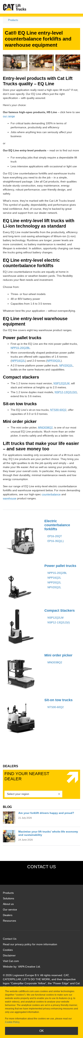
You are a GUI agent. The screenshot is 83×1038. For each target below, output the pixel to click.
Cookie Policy (12, 1022)
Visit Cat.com (11, 961)
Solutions (8, 898)
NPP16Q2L (18, 360)
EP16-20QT (54, 536)
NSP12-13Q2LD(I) (66, 392)
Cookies (8, 949)
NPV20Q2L (66, 365)
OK (41, 1030)
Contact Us (9, 938)
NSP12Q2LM (61, 383)
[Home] (14, 7)
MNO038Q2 (45, 427)
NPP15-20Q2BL (20, 347)
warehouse (9, 498)
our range (9, 116)
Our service (10, 909)
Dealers (7, 915)
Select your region (18, 793)
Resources (9, 920)
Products (13, 20)
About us (8, 903)
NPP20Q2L (54, 360)
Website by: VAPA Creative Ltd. (22, 966)
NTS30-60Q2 (58, 409)
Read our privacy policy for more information (30, 944)
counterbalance (51, 494)
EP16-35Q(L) (55, 541)
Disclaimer (9, 955)
